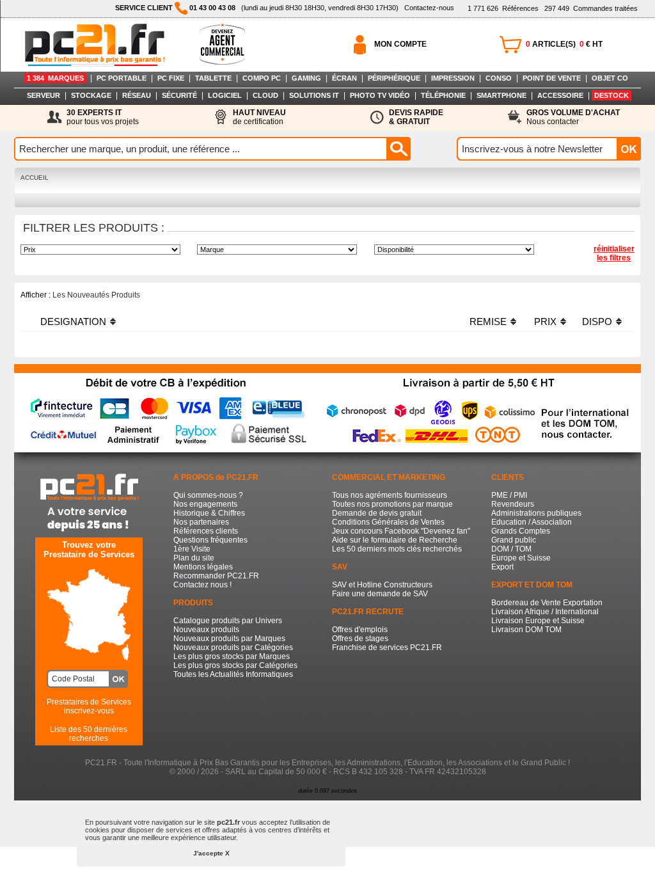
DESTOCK (611, 95)
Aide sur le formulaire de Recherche (394, 540)
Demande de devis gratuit (377, 513)
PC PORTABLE (121, 78)
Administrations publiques (536, 513)
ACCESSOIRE (560, 95)
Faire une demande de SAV (380, 593)
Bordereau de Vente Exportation (547, 602)
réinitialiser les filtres (614, 253)
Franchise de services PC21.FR (387, 647)
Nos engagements (205, 504)
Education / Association (531, 522)
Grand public (513, 540)
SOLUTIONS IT (314, 95)
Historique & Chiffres (209, 513)
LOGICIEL (225, 95)
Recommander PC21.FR (216, 575)
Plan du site (193, 557)
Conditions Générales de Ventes (388, 522)
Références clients (205, 531)
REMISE (488, 321)
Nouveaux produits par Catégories (233, 647)
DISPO (597, 321)
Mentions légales (203, 566)
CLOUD (265, 95)
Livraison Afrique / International (545, 611)
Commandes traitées (591, 8)
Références (503, 8)
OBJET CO (610, 78)
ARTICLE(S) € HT (564, 44)
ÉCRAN (344, 78)
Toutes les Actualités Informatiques (233, 674)
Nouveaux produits (206, 629)
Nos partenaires (201, 522)
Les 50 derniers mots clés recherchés (397, 548)
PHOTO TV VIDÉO (380, 95)
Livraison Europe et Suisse (538, 620)
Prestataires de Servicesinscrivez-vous (89, 706)
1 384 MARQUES (55, 78)
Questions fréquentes (210, 540)
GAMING (306, 78)
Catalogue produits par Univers (227, 620)
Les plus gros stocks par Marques (231, 656)
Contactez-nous (429, 8)
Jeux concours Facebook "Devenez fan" (401, 531)
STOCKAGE (91, 95)
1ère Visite (191, 548)
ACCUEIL (34, 177)
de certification (259, 117)
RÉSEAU (136, 95)
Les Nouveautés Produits (96, 294)
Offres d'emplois (360, 629)
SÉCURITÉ (179, 95)
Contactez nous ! (202, 584)
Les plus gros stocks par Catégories (235, 665)
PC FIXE (170, 78)
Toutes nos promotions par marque (392, 504)
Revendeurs (512, 504)
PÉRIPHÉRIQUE (394, 78)
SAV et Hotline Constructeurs (382, 584)
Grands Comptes (520, 531)
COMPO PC (261, 78)
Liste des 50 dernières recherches (88, 734)
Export (502, 566)
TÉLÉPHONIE (443, 95)
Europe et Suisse (521, 557)
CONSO (498, 78)
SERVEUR (43, 95)
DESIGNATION (73, 321)
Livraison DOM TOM (526, 629)
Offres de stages (360, 638)
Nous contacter (573, 117)
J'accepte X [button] (211, 853)
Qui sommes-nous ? (208, 495)
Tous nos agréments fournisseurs (389, 495)
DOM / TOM (511, 548)
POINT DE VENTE (552, 78)
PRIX (545, 321)
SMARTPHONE (501, 95)
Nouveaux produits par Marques (229, 638)
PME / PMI (509, 495)
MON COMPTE (400, 44)
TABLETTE (213, 78)
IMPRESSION (453, 78)
